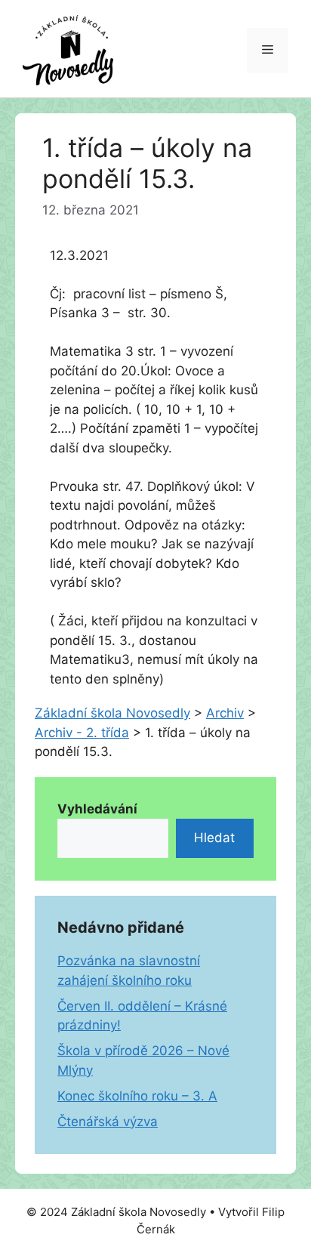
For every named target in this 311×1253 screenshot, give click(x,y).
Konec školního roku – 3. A (137, 1095)
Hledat (214, 837)
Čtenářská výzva (107, 1121)
